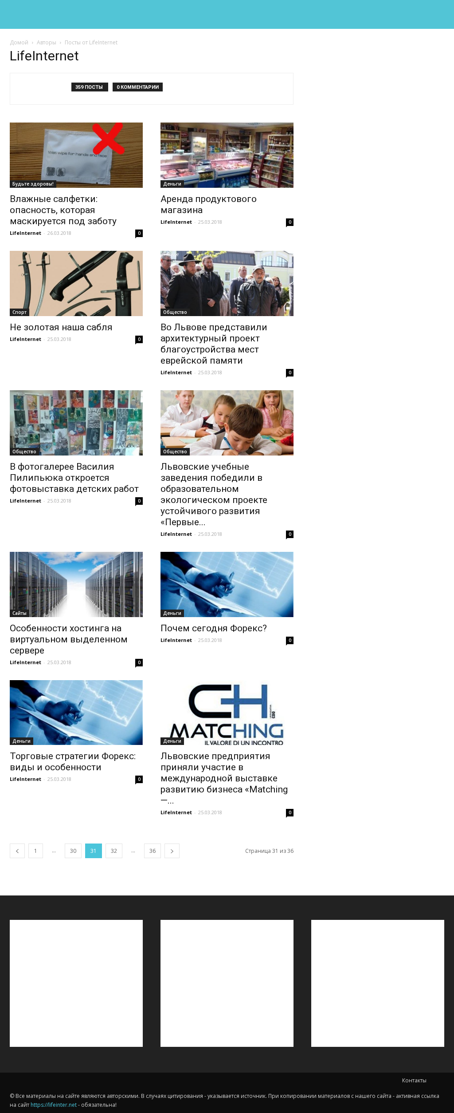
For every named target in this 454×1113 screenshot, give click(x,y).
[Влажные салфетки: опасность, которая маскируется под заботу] (76, 155)
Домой (19, 42)
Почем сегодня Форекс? (213, 628)
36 (152, 851)
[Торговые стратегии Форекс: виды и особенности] (76, 712)
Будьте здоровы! (33, 184)
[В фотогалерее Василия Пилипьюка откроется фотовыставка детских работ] (76, 422)
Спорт (19, 312)
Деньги (172, 184)
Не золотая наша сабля (61, 327)
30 (73, 851)
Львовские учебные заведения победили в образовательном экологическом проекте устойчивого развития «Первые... (213, 494)
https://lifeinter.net (54, 1105)
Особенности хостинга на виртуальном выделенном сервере (69, 639)
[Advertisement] (377, 106)
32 (114, 851)
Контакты (414, 1080)
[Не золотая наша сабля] (76, 283)
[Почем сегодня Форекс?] (227, 584)
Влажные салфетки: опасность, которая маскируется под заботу (63, 210)
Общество (175, 312)
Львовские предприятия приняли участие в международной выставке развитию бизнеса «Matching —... (224, 778)
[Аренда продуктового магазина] (227, 155)
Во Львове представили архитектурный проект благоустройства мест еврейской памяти (213, 344)
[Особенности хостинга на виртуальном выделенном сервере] (76, 584)
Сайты (19, 613)
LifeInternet (25, 233)
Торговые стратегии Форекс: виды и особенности (73, 761)
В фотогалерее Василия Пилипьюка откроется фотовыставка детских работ (74, 477)
